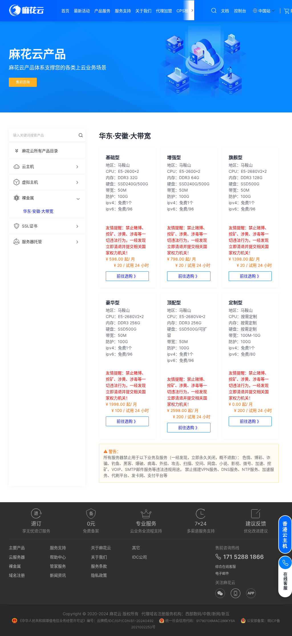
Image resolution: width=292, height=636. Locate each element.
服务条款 (99, 566)
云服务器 (17, 557)
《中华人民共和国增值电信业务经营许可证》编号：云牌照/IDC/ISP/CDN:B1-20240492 (85, 621)
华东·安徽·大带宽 (38, 211)
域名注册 (17, 575)
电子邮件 (222, 573)
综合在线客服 (225, 567)
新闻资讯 (58, 575)
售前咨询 (23, 82)
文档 (225, 10)
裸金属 (15, 566)
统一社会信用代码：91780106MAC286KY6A (200, 621)
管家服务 (58, 566)
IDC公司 (139, 557)
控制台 (240, 10)
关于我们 (99, 557)
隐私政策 (99, 575)
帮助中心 (58, 557)
